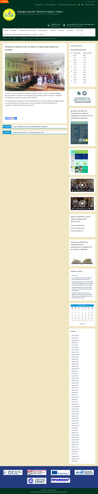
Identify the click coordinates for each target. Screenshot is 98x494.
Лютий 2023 (75, 342)
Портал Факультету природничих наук (67, 4)
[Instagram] (88, 2)
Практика (52, 30)
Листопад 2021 (75, 378)
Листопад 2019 (75, 435)
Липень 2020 (75, 416)
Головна (5, 30)
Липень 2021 (75, 387)
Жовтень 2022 (75, 352)
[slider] (81, 190)
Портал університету (50, 4)
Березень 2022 (75, 368)
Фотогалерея (79, 30)
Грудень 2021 (75, 375)
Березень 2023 (75, 340)
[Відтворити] (72, 190)
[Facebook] (86, 2)
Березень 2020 (75, 425)
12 (85, 312)
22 (72, 317)
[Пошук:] (88, 34)
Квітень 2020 (75, 423)
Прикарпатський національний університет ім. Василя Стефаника (47, 492)
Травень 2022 (75, 364)
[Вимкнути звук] (89, 190)
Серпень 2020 (75, 413)
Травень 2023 (75, 335)
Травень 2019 (75, 444)
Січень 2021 (75, 402)
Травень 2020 (75, 420)
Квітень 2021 (75, 394)
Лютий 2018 (75, 461)
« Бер (80, 323)
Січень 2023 (75, 345)
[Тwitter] (94, 2)
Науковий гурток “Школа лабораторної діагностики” (17, 34)
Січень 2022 (75, 373)
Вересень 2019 (75, 439)
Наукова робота (43, 30)
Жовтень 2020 (75, 409)
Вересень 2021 (75, 383)
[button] (82, 185)
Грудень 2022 (75, 347)
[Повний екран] (92, 190)
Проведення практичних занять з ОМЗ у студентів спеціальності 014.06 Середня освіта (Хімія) (82, 289)
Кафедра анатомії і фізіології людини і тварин (40, 11)
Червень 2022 (75, 361)
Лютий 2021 (75, 399)
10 (78, 312)
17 (78, 315)
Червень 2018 (75, 456)
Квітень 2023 (75, 338)
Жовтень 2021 (75, 380)
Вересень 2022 (75, 354)
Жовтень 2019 (75, 437)
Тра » (84, 323)
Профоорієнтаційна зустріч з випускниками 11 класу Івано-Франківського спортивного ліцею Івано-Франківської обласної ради (82, 283)
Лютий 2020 (75, 428)
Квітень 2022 (75, 366)
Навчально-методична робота (27, 30)
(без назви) (74, 275)
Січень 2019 (75, 454)
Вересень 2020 (75, 411)
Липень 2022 (75, 359)
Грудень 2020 (75, 404)
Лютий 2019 (75, 451)
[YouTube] (91, 2)
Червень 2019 (75, 442)
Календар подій (39, 4)
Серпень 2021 (75, 385)
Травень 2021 (75, 392)
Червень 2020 (75, 418)
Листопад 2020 (75, 406)
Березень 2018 (75, 458)
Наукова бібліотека (90, 4)
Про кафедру (12, 30)
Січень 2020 (75, 430)
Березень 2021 (75, 397)
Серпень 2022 (75, 357)
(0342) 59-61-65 (56, 24)
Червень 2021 (75, 390)
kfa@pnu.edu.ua (55, 26)
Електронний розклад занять (78, 49)
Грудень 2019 (75, 432)
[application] (82, 185)
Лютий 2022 (75, 371)
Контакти (41, 34)
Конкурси (35, 34)
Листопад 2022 (75, 349)
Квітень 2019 (75, 446)
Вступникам (70, 30)
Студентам (61, 30)
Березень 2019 (75, 449)
